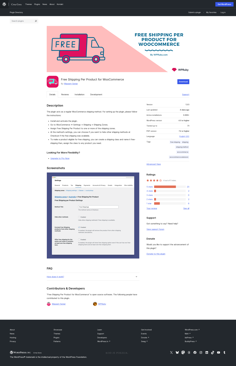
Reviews (65, 94)
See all (186, 208)
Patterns (57, 341)
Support (185, 94)
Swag (144, 341)
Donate (145, 338)
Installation (79, 94)
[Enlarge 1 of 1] (136, 175)
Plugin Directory (16, 12)
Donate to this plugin (156, 254)
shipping (185, 142)
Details (52, 94)
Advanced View (154, 164)
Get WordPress (224, 4)
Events (144, 334)
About (12, 330)
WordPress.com (192, 330)
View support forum (155, 229)
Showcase (58, 330)
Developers (102, 338)
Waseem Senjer (71, 83)
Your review (152, 208)
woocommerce (182, 152)
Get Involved (146, 330)
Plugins (56, 338)
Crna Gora (37, 353)
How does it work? (55, 277)
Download (183, 82)
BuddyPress (191, 341)
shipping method (182, 147)
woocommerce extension (179, 157)
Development (96, 94)
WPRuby (102, 304)
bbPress (189, 338)
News (12, 334)
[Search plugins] (35, 21)
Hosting (13, 338)
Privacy (13, 341)
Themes (57, 334)
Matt (188, 334)
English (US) (184, 136)
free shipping (175, 142)
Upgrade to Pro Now (59, 158)
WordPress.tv (103, 341)
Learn (99, 330)
